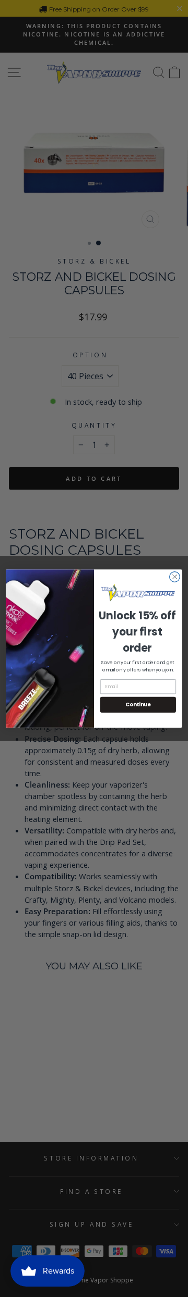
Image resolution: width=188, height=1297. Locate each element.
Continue (138, 704)
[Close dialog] (175, 577)
